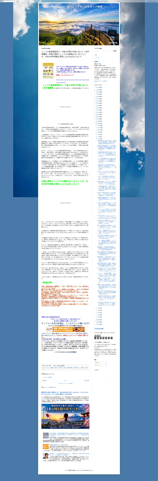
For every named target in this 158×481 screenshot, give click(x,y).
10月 (99, 129)
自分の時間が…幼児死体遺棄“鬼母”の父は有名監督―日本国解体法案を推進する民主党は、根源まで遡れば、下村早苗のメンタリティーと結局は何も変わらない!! (69, 435)
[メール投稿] (54, 365)
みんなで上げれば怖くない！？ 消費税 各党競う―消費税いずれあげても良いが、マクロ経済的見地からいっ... (106, 204)
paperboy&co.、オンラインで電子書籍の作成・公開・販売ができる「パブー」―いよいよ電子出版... (106, 183)
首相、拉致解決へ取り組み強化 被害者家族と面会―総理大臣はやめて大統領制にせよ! (106, 253)
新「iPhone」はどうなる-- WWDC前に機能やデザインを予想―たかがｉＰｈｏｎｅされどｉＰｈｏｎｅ (106, 270)
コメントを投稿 (47, 377)
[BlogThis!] (59, 365)
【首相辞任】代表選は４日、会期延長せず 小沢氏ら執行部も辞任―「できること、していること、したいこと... (106, 298)
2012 (97, 119)
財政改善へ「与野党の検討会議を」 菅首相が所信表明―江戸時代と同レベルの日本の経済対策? (107, 248)
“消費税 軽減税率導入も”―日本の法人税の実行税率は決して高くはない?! (106, 199)
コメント (98, 365)
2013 (97, 116)
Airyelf (77, 470)
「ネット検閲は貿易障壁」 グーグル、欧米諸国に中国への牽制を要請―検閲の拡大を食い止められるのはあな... (106, 242)
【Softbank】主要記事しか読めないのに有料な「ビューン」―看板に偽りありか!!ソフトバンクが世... (106, 304)
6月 (99, 139)
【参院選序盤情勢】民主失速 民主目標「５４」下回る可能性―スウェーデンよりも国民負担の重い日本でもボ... (106, 154)
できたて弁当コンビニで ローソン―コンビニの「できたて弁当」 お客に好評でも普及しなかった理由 (106, 217)
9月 (99, 132)
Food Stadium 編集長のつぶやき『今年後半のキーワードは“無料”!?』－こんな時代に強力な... (106, 237)
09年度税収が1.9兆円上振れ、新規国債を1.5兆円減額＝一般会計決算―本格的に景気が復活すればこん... (106, 142)
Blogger (91, 470)
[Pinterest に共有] (64, 365)
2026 (97, 87)
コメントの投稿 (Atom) (50, 387)
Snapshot (96, 347)
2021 (97, 98)
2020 (97, 101)
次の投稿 (44, 380)
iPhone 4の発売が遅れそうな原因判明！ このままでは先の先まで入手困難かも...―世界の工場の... (106, 194)
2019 (97, 103)
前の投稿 (86, 380)
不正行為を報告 (99, 328)
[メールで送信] (57, 365)
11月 (99, 127)
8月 (99, 134)
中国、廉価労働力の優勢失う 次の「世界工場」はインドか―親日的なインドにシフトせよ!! (106, 227)
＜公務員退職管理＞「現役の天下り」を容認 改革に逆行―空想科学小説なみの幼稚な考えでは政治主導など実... (106, 188)
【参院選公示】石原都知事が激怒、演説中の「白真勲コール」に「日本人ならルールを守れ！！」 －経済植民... (106, 167)
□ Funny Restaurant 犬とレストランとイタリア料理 (71, 6)
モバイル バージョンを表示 (65, 383)
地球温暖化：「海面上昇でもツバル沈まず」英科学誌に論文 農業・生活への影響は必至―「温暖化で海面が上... (106, 259)
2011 (97, 121)
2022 (97, 96)
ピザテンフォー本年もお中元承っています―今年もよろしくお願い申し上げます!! (106, 173)
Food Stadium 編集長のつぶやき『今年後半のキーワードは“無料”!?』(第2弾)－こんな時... (106, 222)
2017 (97, 107)
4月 (99, 310)
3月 (99, 312)
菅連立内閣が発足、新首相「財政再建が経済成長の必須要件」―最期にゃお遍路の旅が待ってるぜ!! (106, 265)
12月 (99, 125)
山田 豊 (98, 64)
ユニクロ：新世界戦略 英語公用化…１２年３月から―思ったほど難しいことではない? (106, 178)
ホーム (65, 380)
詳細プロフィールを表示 (100, 81)
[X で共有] (60, 365)
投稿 (97, 362)
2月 (99, 314)
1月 (99, 317)
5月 (99, 308)
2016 (97, 110)
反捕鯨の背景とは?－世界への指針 (59, 444)
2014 (97, 114)
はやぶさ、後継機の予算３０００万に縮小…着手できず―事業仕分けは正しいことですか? (106, 232)
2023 (97, 94)
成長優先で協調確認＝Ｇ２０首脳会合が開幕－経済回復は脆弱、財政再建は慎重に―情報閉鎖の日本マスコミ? (106, 148)
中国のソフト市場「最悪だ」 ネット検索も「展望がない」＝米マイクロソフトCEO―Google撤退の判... (106, 280)
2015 (97, 112)
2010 (97, 123)
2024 (97, 92)
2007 (97, 324)
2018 (97, 105)
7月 (99, 136)
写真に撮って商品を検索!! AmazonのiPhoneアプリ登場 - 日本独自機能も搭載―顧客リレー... (106, 292)
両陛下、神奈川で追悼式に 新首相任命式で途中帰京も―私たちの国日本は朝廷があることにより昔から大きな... (106, 286)
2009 (97, 319)
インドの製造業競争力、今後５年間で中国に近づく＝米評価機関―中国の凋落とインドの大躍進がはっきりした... (106, 160)
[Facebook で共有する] (62, 365)
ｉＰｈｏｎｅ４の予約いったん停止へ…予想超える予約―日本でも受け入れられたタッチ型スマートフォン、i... (106, 211)
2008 (97, 322)
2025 (97, 89)
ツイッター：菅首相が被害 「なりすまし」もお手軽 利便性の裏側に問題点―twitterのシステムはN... (106, 275)
